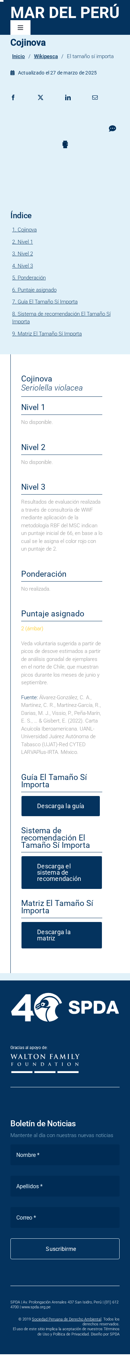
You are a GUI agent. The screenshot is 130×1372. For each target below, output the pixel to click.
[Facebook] (13, 105)
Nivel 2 (25, 254)
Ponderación (32, 278)
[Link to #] (112, 128)
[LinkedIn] (68, 105)
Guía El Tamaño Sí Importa (48, 302)
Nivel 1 (25, 242)
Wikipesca (46, 56)
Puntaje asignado (37, 290)
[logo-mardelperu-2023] (65, 4)
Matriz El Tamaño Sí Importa (50, 334)
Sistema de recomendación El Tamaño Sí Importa (61, 318)
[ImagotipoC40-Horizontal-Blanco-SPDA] (65, 993)
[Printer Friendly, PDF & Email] (65, 144)
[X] (40, 105)
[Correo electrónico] (95, 105)
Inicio (18, 56)
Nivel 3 (25, 266)
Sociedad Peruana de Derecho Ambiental (66, 1319)
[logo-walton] (45, 1056)
